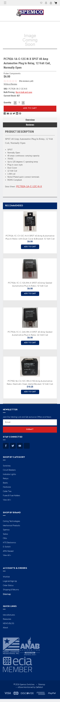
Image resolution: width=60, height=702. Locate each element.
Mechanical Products (11, 526)
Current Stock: (12, 96)
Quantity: (8, 102)
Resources (7, 619)
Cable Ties (7, 491)
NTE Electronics (9, 543)
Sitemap (7, 594)
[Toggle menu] (5, 3)
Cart (55, 3)
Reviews (30, 124)
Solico (5, 534)
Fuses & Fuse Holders (11, 496)
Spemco (6, 530)
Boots (5, 483)
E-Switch (7, 547)
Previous (2, 304)
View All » (7, 500)
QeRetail (39, 687)
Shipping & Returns (11, 590)
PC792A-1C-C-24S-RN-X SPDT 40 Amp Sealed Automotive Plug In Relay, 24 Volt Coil (30, 333)
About (5, 628)
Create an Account (51, 3)
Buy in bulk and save (24, 92)
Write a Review (10, 84)
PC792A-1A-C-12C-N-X (29, 186)
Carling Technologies (11, 521)
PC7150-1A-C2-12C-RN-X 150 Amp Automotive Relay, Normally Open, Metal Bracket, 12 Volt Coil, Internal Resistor (30, 382)
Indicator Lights (9, 474)
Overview (30, 120)
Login (46, 3)
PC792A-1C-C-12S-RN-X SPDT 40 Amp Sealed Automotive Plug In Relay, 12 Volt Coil (30, 284)
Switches (6, 466)
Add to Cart (30, 247)
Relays (5, 479)
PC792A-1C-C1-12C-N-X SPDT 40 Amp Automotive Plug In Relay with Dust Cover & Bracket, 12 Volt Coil (30, 237)
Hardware (7, 487)
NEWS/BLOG (8, 623)
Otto (5, 538)
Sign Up (13, 581)
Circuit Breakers (9, 470)
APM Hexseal (8, 551)
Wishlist (41, 3)
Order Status (8, 586)
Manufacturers (9, 615)
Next (57, 304)
